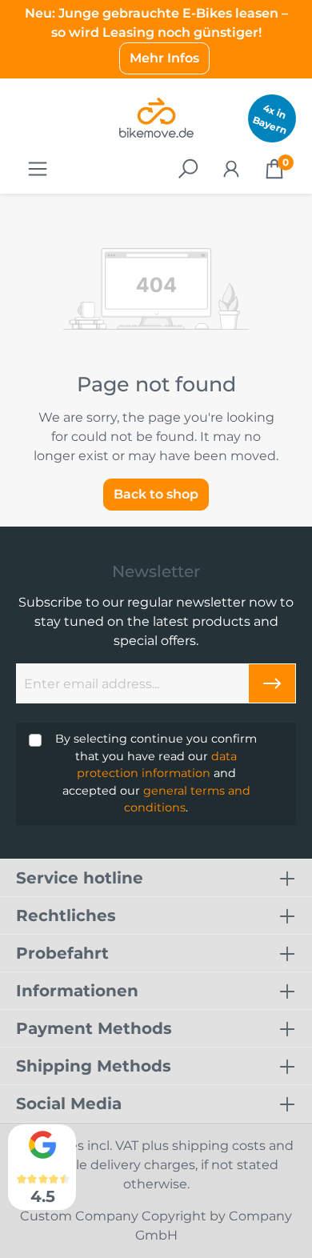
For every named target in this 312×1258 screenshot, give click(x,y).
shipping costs (219, 1145)
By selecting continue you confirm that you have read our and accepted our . (156, 773)
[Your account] (231, 168)
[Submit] (272, 683)
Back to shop (156, 494)
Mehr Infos (164, 58)
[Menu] (37, 168)
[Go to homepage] (156, 118)
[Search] (188, 168)
